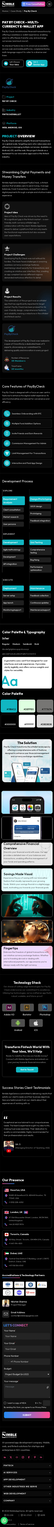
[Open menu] (49, 4)
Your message (11, 1381)
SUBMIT (27, 1415)
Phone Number (11, 1355)
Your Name (10, 1330)
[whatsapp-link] (4, 1520)
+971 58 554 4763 (16, 1265)
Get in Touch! (27, 1069)
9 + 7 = (38, 1403)
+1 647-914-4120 (15, 1243)
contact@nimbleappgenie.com (24, 1315)
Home (5, 11)
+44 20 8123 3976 (16, 1224)
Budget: (8, 1368)
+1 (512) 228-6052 (16, 1202)
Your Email (9, 1343)
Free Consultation (35, 4)
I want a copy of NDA (16, 1403)
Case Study (16, 11)
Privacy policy (10, 1524)
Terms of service (27, 1524)
